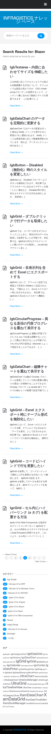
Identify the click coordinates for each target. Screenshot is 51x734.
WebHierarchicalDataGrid (19, 691)
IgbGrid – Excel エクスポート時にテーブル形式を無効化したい (28, 414)
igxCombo (39, 665)
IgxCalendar (14, 665)
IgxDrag (38, 668)
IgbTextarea (15, 657)
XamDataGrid (25, 696)
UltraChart (27, 676)
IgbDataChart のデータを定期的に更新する (27, 120)
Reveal (10, 620)
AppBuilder (6, 654)
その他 (10, 638)
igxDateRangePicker (27, 669)
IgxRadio (7, 676)
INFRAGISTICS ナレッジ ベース (25, 19)
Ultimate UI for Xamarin (17, 629)
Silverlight (11, 633)
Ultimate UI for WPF (17, 584)
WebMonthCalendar (37, 691)
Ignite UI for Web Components (20, 615)
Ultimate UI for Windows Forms (21, 588)
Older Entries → (41, 561)
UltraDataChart (11, 679)
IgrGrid (31, 661)
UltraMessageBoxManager (36, 684)
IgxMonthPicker (32, 672)
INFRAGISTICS (19, 729)
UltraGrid (18, 683)
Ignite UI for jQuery (16, 597)
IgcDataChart (28, 657)
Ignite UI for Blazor (16, 606)
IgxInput (8, 672)
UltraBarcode (14, 676)
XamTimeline (9, 706)
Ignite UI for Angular (17, 602)
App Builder (12, 579)
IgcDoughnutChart (9, 662)
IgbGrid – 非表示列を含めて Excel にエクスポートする (29, 272)
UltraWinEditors (37, 688)
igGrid (21, 661)
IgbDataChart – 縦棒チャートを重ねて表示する (29, 368)
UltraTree (27, 687)
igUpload (41, 661)
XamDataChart (31, 694)
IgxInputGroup (19, 672)
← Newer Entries (10, 554)
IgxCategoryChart (27, 665)
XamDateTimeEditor (36, 699)
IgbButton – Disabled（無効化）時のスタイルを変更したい (28, 169)
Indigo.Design (12, 624)
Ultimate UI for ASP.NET (18, 593)
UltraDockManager (28, 679)
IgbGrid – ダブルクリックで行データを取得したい (29, 221)
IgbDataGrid (34, 654)
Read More (16, 105)
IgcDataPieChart (42, 658)
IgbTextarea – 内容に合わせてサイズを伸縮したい (29, 71)
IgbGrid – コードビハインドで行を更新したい (28, 463)
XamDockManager (14, 703)
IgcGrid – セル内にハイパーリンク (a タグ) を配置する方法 (29, 512)
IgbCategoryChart (19, 654)
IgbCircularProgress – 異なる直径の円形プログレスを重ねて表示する (29, 323)
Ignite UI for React (15, 611)
